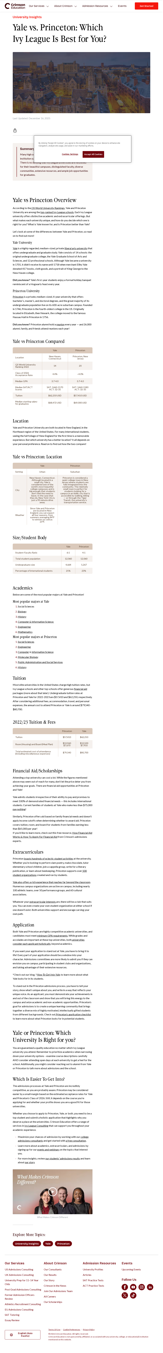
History (22, 616)
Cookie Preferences (71, 1329)
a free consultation (76, 1140)
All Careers (50, 1296)
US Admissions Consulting (19, 1269)
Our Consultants (53, 1269)
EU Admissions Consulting (19, 1309)
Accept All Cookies (93, 154)
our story (30, 1162)
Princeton (18, 296)
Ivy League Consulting (36, 1125)
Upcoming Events (131, 1269)
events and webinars (48, 1149)
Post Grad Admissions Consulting (23, 1289)
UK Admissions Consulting (19, 1274)
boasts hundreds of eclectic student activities (48, 858)
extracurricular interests (42, 901)
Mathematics (25, 631)
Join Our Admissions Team (58, 1291)
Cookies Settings (70, 154)
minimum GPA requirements (52, 935)
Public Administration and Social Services (40, 662)
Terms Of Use (54, 1329)
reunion (60, 324)
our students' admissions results (62, 1158)
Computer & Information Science (36, 621)
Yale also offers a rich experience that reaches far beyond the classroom (51, 882)
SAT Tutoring (12, 1314)
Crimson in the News (55, 1285)
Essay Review (12, 1320)
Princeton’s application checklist (73, 1014)
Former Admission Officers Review (19, 1296)
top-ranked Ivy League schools (57, 212)
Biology (22, 611)
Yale (15, 248)
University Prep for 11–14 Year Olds (22, 1282)
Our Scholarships (53, 1301)
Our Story (49, 1280)
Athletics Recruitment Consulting (23, 1304)
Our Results (50, 1274)
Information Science (42, 651)
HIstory (22, 667)
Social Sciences (26, 641)
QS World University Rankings (48, 207)
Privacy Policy (89, 1329)
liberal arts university (75, 248)
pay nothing (19, 809)
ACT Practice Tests (93, 1285)
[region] (82, 149)
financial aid (80, 688)
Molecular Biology (28, 657)
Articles (87, 1274)
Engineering (24, 626)
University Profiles (93, 1269)
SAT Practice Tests (93, 1280)
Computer (23, 651)
